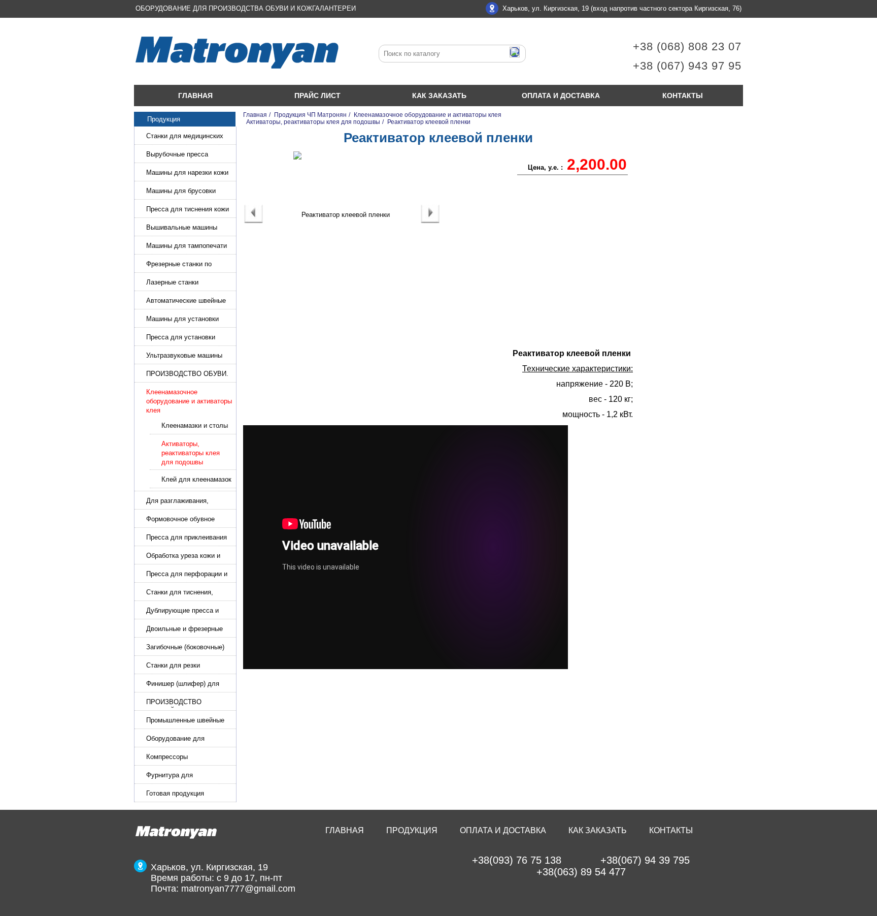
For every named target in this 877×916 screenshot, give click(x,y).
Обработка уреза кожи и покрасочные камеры (183, 556)
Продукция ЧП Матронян (310, 114)
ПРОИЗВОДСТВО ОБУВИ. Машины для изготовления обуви (187, 375)
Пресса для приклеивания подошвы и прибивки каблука (186, 538)
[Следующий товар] (430, 221)
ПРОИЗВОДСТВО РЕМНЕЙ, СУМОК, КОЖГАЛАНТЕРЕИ (175, 703)
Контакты (682, 95)
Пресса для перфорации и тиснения (186, 575)
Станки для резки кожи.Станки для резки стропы (181, 666)
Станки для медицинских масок (184, 137)
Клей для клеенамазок (196, 479)
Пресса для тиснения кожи (187, 209)
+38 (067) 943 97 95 (687, 65)
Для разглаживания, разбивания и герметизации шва (188, 502)
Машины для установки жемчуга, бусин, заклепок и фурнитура (188, 320)
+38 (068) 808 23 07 (687, 46)
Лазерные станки (172, 282)
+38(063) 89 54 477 (581, 871)
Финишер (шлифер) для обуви (182, 684)
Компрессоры (167, 757)
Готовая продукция (175, 793)
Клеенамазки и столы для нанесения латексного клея (194, 426)
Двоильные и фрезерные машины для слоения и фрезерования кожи (184, 630)
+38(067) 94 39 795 (645, 860)
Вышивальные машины (181, 227)
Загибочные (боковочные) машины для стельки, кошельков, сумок (185, 648)
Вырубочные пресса (177, 154)
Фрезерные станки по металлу (179, 265)
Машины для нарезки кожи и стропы (187, 173)
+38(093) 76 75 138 (516, 860)
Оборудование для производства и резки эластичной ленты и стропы (189, 739)
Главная (195, 95)
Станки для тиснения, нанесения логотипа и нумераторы (179, 593)
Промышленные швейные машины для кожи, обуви (185, 721)
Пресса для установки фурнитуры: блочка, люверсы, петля (180, 338)
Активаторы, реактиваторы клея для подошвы (190, 453)
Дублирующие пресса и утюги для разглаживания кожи (186, 611)
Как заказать (439, 95)
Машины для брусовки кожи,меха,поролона (181, 192)
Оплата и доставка (561, 95)
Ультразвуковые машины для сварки (184, 356)
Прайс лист (317, 95)
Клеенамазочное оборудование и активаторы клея (189, 401)
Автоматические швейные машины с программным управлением (186, 301)
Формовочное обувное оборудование (180, 520)
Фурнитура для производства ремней (179, 776)
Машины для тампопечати (186, 245)
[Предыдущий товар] (253, 221)
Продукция (411, 830)
